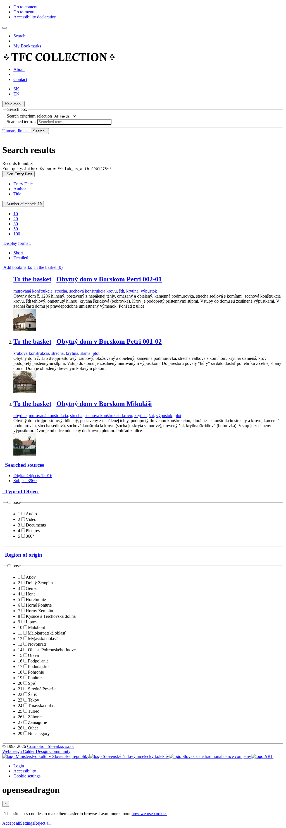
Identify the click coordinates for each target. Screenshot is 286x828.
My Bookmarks (27, 46)
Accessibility (24, 771)
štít (121, 291)
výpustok (149, 291)
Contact (20, 79)
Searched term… (21, 121)
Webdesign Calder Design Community (36, 751)
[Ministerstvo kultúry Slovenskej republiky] (45, 756)
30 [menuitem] (15, 223)
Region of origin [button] (22, 555)
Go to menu (23, 11)
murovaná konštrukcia (33, 291)
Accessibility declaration (34, 17)
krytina (132, 291)
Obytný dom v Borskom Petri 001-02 (109, 341)
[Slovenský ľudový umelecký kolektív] (129, 756)
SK (16, 89)
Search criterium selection (29, 116)
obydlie (20, 415)
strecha (61, 291)
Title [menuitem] (17, 194)
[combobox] (74, 122)
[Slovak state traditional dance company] (210, 756)
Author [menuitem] (19, 188)
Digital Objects (32, 475)
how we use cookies (149, 813)
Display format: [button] (16, 243)
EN (16, 94)
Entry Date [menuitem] (23, 183)
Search (19, 35)
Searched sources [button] (23, 465)
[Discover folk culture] (59, 60)
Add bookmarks (17, 267)
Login (18, 766)
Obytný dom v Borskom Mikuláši (104, 403)
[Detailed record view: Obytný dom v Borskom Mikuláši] (24, 454)
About (19, 69)
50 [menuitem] (15, 228)
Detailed (20, 257)
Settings (27, 823)
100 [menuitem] (16, 233)
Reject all (42, 823)
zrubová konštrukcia (31, 353)
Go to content (25, 6)
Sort (18, 174)
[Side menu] (4, 28)
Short (18, 252)
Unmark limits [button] (16, 130)
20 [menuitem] (15, 218)
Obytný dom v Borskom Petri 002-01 (109, 279)
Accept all (11, 823)
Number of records (23, 204)
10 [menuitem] (15, 213)
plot (96, 353)
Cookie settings (26, 776)
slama (85, 353)
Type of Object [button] (20, 491)
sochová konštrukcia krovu (93, 291)
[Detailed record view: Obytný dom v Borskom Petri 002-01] (24, 329)
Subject (25, 480)
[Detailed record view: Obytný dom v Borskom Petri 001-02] (24, 391)
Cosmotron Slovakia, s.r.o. (50, 746)
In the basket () (47, 267)
